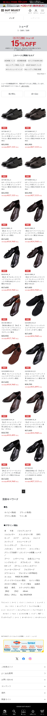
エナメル (25, 538)
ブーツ (7, 559)
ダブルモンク (25, 562)
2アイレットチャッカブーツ (26, 566)
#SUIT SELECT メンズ (33, 65)
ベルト (14, 613)
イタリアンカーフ (24, 531)
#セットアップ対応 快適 (33, 69)
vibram (25, 591)
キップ (7, 538)
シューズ (40, 602)
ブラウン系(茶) (10, 516)
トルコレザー (9, 534)
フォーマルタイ (37, 610)
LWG (38, 534)
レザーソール (18, 559)
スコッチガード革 (26, 534)
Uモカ (37, 562)
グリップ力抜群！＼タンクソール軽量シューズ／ (22, 554)
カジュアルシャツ (24, 610)
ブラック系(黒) (25, 512)
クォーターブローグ (12, 570)
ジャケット (30, 602)
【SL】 (16, 591)
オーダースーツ (27, 617)
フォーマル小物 (34, 606)
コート (17, 617)
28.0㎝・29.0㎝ (10, 595)
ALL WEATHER (26, 595)
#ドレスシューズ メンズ (14, 69)
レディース (35, 18)
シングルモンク (10, 562)
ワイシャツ (5, 602)
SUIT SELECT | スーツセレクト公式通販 (12, 636)
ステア (16, 538)
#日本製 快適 (21, 60)
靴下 (39, 613)
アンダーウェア (6, 617)
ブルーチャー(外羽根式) (28, 573)
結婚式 (37, 584)
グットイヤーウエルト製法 (14, 580)
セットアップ (21, 606)
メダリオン (8, 549)
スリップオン (34, 549)
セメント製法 (34, 580)
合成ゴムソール (34, 559)
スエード (36, 538)
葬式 (13, 588)
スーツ (14, 602)
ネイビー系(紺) (10, 512)
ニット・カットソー (8, 610)
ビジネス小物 (23, 613)
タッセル (7, 577)
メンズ (11, 18)
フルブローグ (29, 570)
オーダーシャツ (40, 617)
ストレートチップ (24, 542)
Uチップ (7, 566)
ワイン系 (23, 516)
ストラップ (8, 542)
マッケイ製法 (25, 584)
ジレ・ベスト (9, 606)
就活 (6, 588)
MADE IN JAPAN (21, 577)
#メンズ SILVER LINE (35, 60)
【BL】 (7, 591)
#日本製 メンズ (10, 60)
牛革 (11, 531)
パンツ (21, 602)
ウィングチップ (10, 545)
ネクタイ (6, 613)
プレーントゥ (25, 545)
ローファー (21, 549)
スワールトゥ (9, 573)
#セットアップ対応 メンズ (15, 65)
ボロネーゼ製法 (10, 584)
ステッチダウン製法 (27, 588)
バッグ (33, 613)
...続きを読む (25, 86)
